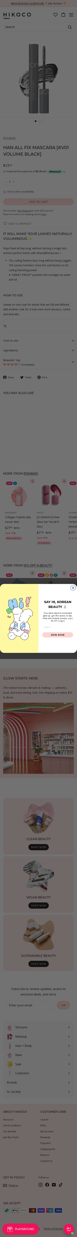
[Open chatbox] (69, 1229)
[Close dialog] (73, 587)
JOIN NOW (58, 635)
